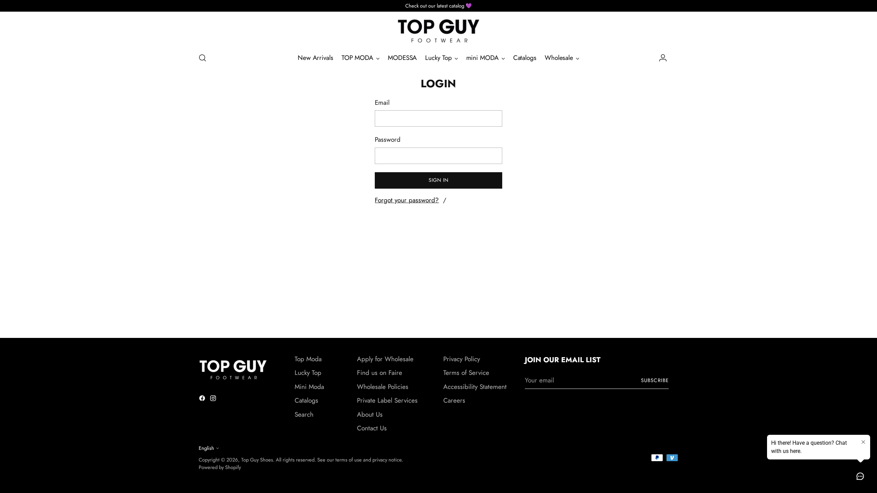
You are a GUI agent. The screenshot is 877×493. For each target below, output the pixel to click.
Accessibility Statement (475, 386)
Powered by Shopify (220, 467)
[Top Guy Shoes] (438, 30)
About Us (370, 414)
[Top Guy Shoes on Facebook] (203, 400)
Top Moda (308, 359)
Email (382, 102)
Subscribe (655, 380)
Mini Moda (309, 386)
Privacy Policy (461, 359)
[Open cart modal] (674, 58)
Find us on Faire (379, 372)
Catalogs (306, 400)
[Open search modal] (202, 58)
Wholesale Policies (382, 386)
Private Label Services (387, 400)
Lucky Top (308, 372)
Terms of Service (466, 372)
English (206, 448)
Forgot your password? (407, 200)
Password (387, 139)
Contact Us (372, 428)
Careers (454, 400)
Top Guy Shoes (257, 460)
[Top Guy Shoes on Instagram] (214, 400)
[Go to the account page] (660, 58)
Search (304, 414)
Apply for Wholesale (385, 359)
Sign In (438, 180)
